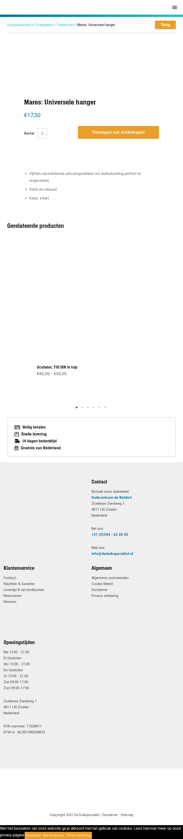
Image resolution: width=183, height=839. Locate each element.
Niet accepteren (53, 835)
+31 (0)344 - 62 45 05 (110, 534)
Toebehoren (65, 25)
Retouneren (13, 596)
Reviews (10, 602)
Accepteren (33, 835)
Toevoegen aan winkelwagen (118, 132)
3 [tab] (88, 409)
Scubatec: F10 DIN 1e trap (57, 367)
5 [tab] (100, 409)
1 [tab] (77, 409)
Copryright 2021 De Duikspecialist (75, 815)
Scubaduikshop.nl (20, 25)
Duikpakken (45, 25)
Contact (10, 578)
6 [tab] (105, 409)
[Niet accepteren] (93, 835)
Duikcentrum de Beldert (112, 497)
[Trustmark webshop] (46, 490)
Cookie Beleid (102, 584)
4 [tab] (94, 409)
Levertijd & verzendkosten (24, 590)
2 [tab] (82, 409)
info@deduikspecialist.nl (112, 554)
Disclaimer (100, 590)
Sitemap (127, 815)
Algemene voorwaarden (110, 578)
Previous (36, 321)
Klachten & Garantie (19, 584)
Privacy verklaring (105, 596)
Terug (165, 24)
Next (146, 321)
